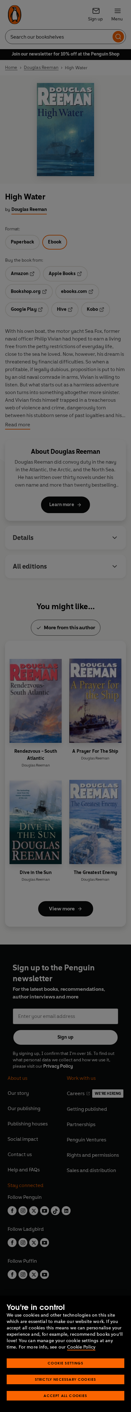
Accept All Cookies (65, 1395)
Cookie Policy (81, 1347)
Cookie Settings (65, 1363)
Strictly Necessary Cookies (65, 1379)
